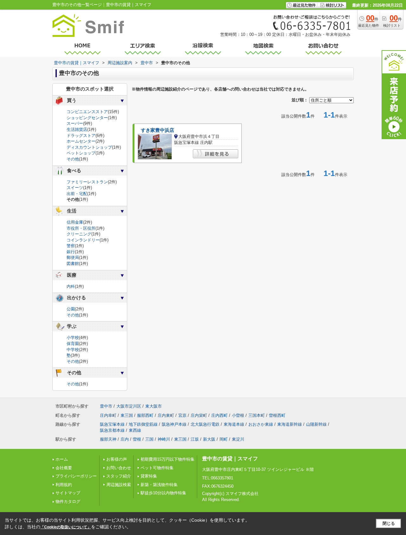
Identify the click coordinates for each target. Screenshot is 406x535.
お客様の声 (116, 459)
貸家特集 (149, 476)
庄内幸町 (108, 415)
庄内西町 (219, 415)
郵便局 (73, 257)
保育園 (73, 343)
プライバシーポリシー (76, 476)
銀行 (71, 251)
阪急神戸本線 (174, 424)
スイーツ (75, 187)
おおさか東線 (260, 424)
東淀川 (238, 439)
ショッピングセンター (87, 117)
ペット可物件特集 (157, 467)
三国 (149, 439)
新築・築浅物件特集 (159, 484)
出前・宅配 (77, 193)
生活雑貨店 (77, 129)
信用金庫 (75, 222)
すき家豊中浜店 (157, 130)
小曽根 (238, 415)
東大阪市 (153, 406)
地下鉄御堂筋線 (143, 424)
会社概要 (64, 467)
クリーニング (79, 234)
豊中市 (106, 406)
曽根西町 (277, 415)
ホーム (62, 459)
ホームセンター (81, 141)
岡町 (223, 439)
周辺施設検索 (118, 484)
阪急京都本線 (112, 430)
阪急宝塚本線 (112, 424)
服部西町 (145, 415)
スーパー (75, 123)
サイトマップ (68, 493)
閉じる (389, 523)
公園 (71, 309)
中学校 (73, 349)
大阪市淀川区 (128, 406)
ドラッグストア (81, 135)
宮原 (182, 415)
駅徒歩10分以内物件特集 (163, 493)
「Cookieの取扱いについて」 (65, 527)
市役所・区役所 (81, 228)
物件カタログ (68, 501)
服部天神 (108, 439)
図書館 (73, 263)
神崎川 (164, 439)
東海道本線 (234, 424)
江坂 (195, 439)
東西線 (135, 430)
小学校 (73, 337)
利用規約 (64, 484)
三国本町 (256, 415)
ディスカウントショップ (89, 147)
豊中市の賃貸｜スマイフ (230, 458)
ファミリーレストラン (87, 181)
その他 (73, 159)
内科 (71, 286)
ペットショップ (81, 153)
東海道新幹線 (289, 424)
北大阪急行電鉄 (205, 424)
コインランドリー (83, 240)
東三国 (127, 415)
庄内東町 (166, 415)
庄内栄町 (199, 415)
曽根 (137, 439)
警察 (71, 245)
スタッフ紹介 (118, 476)
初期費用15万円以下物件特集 (167, 459)
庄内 (125, 439)
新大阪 (209, 439)
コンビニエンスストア (87, 111)
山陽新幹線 (316, 424)
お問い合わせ (118, 467)
